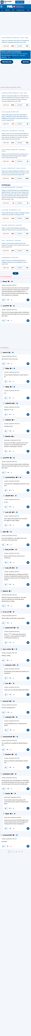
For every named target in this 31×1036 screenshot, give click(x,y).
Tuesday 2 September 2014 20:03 (12, 499)
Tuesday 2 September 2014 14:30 (9, 705)
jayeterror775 (9, 628)
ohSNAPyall (8, 403)
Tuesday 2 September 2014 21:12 (11, 516)
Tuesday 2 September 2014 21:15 (11, 571)
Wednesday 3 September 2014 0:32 (12, 797)
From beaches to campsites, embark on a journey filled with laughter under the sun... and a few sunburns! (14, 54)
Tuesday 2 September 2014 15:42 (11, 687)
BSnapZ (5, 281)
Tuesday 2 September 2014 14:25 (9, 356)
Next (15, 273)
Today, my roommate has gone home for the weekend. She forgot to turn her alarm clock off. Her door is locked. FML (15, 245)
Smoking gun (6, 185)
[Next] (22, 852)
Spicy (13, 10)
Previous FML (6, 62)
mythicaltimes (7, 774)
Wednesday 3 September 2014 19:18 (12, 817)
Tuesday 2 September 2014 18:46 (11, 407)
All (2, 10)
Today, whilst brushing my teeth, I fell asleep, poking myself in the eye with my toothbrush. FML (15, 213)
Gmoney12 (6, 701)
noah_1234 (8, 512)
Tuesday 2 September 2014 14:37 (9, 839)
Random (7, 10)
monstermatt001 (7, 835)
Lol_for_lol (6, 612)
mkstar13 (5, 352)
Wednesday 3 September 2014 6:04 (12, 440)
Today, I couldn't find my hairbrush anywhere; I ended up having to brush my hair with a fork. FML (15, 229)
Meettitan (8, 754)
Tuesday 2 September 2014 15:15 (9, 285)
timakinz (7, 793)
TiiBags (7, 368)
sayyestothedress (10, 477)
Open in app (19, 2)
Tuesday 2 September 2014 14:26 (9, 309)
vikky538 (8, 495)
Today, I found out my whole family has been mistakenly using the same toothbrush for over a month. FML (14, 262)
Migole (7, 813)
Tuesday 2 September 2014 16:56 (11, 631)
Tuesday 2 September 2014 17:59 (11, 390)
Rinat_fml (8, 549)
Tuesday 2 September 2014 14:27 (9, 615)
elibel (4, 532)
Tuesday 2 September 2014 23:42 (11, 423)
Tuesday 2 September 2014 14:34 (11, 669)
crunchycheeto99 (8, 736)
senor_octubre (7, 649)
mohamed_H (9, 665)
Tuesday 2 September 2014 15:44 (11, 553)
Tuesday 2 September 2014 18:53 (11, 481)
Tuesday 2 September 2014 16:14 (11, 721)
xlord (7, 683)
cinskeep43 (8, 717)
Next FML (26, 62)
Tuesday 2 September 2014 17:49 (11, 758)
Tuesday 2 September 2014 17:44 (11, 372)
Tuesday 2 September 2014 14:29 (9, 653)
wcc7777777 (6, 306)
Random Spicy (21, 10)
